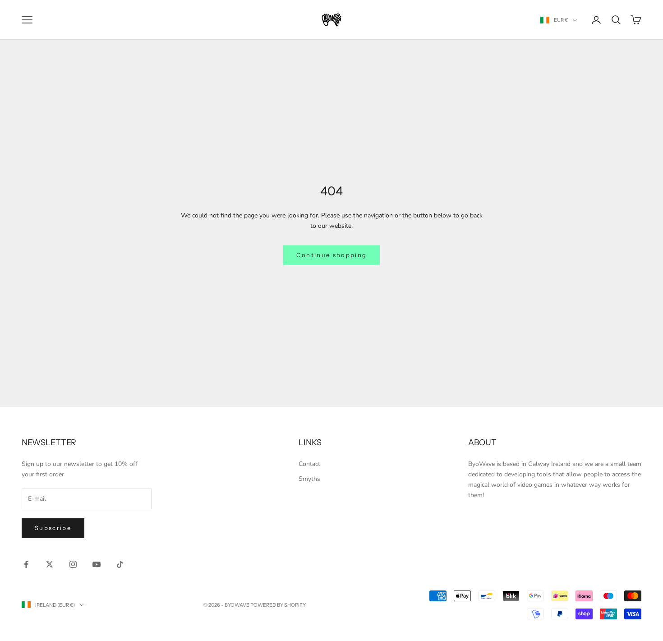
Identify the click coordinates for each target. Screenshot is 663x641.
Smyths (309, 479)
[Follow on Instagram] (73, 564)
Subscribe (53, 527)
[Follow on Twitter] (49, 564)
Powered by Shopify (278, 605)
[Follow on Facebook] (26, 564)
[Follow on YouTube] (96, 564)
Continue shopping (331, 254)
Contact (309, 464)
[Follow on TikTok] (119, 564)
